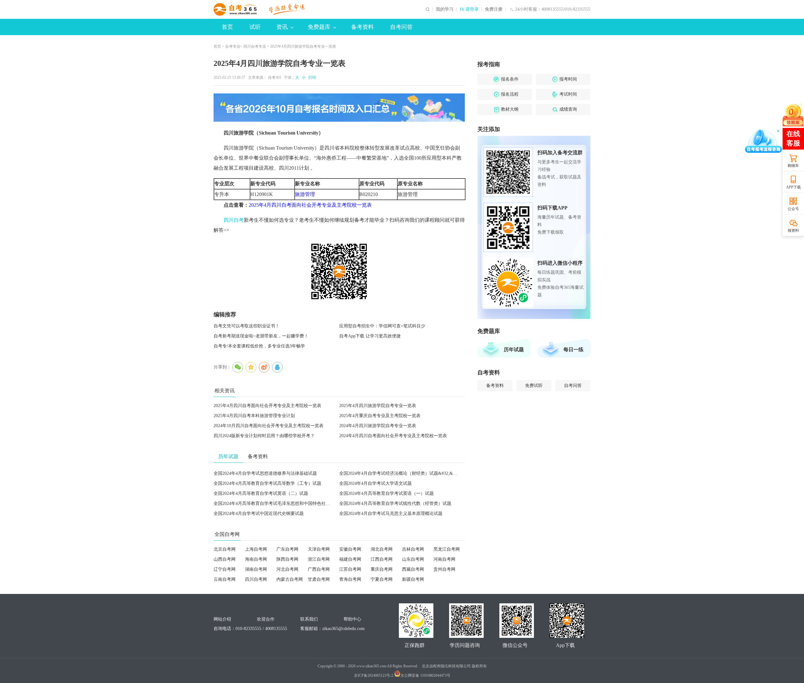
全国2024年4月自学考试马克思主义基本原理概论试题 (391, 513)
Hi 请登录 (469, 9)
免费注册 (494, 9)
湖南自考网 (256, 569)
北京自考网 (225, 549)
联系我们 (309, 619)
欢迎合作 (265, 619)
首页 (227, 27)
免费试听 (534, 385)
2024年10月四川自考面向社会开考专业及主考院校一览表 (268, 425)
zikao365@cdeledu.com (343, 628)
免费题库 (319, 27)
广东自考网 (287, 549)
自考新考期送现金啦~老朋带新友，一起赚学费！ (261, 336)
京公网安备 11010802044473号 (425, 675)
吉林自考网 (413, 549)
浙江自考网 (319, 559)
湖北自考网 (382, 549)
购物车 (793, 165)
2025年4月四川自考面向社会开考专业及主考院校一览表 (267, 405)
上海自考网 (256, 549)
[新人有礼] (793, 114)
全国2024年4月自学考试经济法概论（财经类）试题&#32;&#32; (400, 473)
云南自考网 (225, 579)
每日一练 (573, 349)
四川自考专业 (254, 46)
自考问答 (401, 27)
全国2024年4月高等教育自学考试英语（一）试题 (386, 493)
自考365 (274, 77)
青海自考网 (350, 579)
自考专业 (232, 46)
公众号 (793, 209)
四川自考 (234, 220)
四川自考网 (256, 579)
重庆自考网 (382, 569)
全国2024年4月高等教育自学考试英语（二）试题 (261, 493)
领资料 (793, 230)
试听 (255, 27)
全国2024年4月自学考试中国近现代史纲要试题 (259, 513)
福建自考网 (350, 559)
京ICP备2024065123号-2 (373, 675)
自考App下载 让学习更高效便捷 (370, 336)
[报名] (339, 107)
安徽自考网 (350, 549)
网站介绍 (222, 619)
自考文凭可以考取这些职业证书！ (247, 326)
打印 (311, 77)
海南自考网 (256, 559)
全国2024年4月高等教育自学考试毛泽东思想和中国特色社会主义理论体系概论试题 (294, 503)
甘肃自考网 (319, 579)
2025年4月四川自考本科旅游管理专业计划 (254, 415)
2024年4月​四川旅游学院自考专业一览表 (377, 425)
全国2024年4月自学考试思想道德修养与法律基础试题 (265, 473)
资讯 (282, 27)
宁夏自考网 (382, 579)
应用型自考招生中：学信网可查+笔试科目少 (382, 326)
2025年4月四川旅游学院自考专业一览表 (377, 405)
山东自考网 (413, 559)
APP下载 (793, 187)
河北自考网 (287, 569)
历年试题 (514, 349)
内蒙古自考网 (289, 579)
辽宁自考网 (225, 569)
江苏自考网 (350, 569)
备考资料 (362, 27)
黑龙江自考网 (446, 549)
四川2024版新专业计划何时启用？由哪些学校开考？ (264, 435)
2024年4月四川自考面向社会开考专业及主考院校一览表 (393, 435)
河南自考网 (444, 559)
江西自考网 (382, 559)
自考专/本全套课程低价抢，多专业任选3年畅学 (259, 346)
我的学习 (445, 9)
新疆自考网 (413, 579)
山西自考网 (225, 559)
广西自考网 (319, 569)
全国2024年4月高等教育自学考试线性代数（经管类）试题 (395, 503)
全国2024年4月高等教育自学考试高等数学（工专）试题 (267, 483)
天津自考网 (319, 549)
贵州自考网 (444, 569)
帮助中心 (352, 619)
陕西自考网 (287, 559)
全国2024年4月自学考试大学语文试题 (375, 483)
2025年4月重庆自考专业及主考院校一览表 (380, 415)
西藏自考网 (413, 569)
